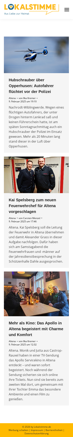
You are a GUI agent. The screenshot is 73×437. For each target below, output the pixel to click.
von (27, 98)
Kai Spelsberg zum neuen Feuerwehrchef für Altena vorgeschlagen (32, 206)
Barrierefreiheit (54, 430)
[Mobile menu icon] (66, 9)
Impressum (37, 430)
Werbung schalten (18, 430)
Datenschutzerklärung (37, 433)
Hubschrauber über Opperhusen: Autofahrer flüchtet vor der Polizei (31, 86)
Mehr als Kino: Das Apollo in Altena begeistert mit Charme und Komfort (36, 329)
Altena (12, 98)
